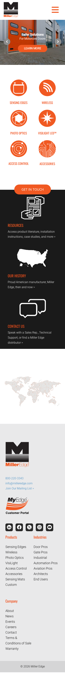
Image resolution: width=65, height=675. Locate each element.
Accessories (13, 572)
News (9, 615)
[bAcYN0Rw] (47, 111)
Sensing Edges (15, 545)
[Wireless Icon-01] (47, 80)
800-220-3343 (14, 477)
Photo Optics (14, 556)
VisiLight (11, 562)
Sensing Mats (15, 578)
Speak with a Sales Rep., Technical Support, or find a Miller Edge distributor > (29, 337)
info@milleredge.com (18, 482)
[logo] (11, 3)
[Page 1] (32, 377)
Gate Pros (40, 551)
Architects (41, 572)
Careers (10, 626)
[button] (58, 41)
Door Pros (41, 545)
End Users (41, 578)
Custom (11, 583)
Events (10, 620)
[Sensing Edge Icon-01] (18, 80)
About (9, 609)
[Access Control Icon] (18, 141)
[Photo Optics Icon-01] (18, 111)
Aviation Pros (43, 567)
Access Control (16, 567)
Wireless (11, 551)
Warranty (12, 647)
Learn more (32, 48)
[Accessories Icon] (47, 141)
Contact (11, 631)
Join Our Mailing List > (19, 487)
